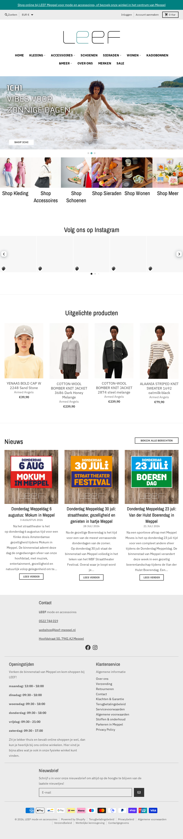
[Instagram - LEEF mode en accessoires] (95, 647)
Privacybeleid (126, 819)
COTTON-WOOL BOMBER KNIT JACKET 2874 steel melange (114, 387)
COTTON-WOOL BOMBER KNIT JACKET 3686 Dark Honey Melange (69, 390)
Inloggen (126, 14)
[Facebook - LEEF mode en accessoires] (88, 647)
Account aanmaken (147, 14)
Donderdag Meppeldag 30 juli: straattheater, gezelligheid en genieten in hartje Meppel (91, 515)
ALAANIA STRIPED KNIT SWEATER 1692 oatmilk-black (159, 388)
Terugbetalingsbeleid (101, 819)
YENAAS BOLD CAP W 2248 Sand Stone (24, 385)
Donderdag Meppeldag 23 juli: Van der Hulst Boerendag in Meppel (151, 515)
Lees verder (31, 576)
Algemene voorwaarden (152, 819)
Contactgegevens (118, 823)
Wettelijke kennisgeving (90, 823)
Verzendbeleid (63, 823)
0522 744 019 (48, 621)
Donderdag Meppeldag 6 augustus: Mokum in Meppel (31, 512)
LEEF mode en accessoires (41, 819)
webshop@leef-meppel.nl (57, 630)
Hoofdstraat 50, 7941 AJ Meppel (61, 639)
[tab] (88, 153)
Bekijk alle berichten (157, 440)
